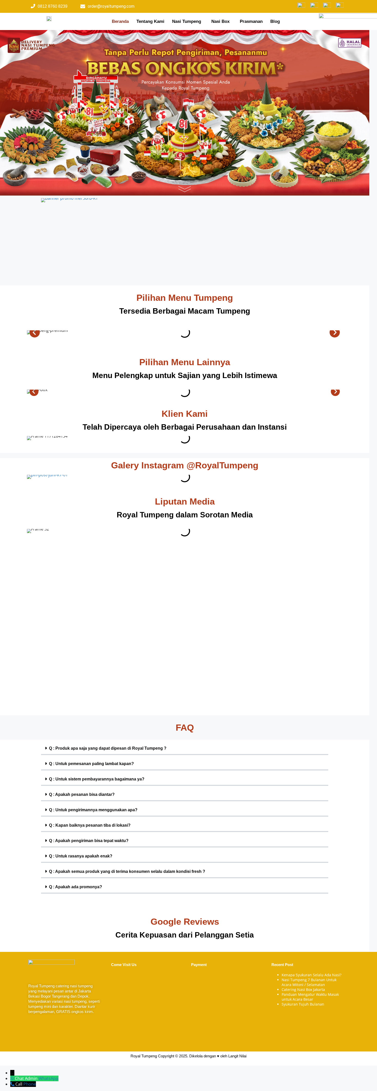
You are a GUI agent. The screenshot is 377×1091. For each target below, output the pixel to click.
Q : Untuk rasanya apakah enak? (80, 856)
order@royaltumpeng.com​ (111, 6)
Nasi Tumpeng (186, 21)
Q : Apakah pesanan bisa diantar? (82, 794)
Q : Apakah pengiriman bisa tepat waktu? (88, 840)
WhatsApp (48, 1078)
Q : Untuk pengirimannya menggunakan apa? (93, 810)
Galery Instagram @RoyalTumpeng (184, 465)
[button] (187, 21)
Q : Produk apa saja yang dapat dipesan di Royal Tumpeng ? (107, 748)
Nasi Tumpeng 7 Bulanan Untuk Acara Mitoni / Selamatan (309, 982)
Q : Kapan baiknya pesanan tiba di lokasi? (90, 825)
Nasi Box (220, 21)
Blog (275, 21)
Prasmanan (251, 21)
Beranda (120, 21)
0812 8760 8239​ (52, 6)
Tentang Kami (150, 21)
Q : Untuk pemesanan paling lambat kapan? (91, 763)
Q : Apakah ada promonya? (75, 887)
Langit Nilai (237, 1056)
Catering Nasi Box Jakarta (303, 989)
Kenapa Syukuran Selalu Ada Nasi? (311, 974)
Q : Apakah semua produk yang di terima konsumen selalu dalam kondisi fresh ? (127, 871)
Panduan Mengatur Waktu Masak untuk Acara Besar (310, 997)
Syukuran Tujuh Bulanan (303, 1004)
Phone (29, 1084)
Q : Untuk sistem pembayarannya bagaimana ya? (96, 779)
